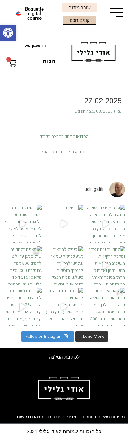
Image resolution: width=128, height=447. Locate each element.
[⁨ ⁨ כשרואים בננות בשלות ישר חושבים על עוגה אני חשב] (22, 224)
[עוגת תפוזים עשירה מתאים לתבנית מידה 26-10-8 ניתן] (105, 224)
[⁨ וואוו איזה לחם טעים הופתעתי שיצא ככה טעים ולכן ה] (105, 307)
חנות (49, 61)
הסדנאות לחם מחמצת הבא (64, 152)
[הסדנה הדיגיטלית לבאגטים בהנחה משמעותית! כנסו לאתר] (64, 307)
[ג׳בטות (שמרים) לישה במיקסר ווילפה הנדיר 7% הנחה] (22, 307)
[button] (8, 33)
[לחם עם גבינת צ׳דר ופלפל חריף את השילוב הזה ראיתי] (105, 265)
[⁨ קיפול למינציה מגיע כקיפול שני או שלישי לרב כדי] (64, 265)
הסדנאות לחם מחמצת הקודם (64, 137)
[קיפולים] (64, 224)
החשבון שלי (34, 45)
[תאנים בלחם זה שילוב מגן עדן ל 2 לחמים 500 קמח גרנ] (22, 265)
